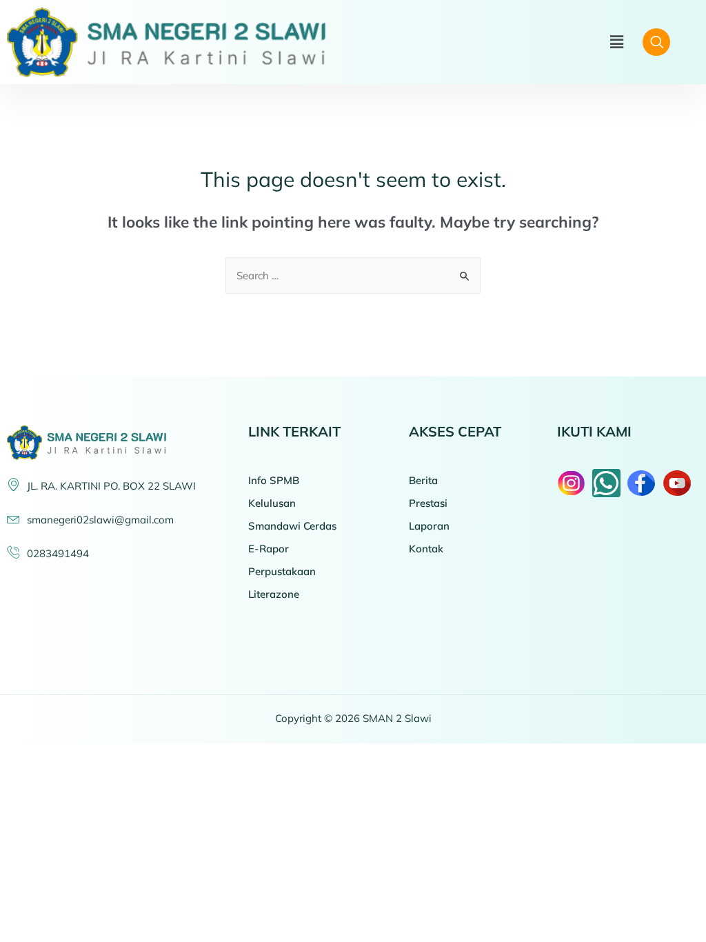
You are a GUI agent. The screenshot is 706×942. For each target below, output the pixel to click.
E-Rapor (268, 548)
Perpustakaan (282, 571)
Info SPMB (273, 480)
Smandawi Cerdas (292, 525)
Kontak (426, 548)
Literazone (273, 594)
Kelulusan (272, 503)
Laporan (429, 525)
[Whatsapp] (606, 483)
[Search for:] (353, 275)
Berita (423, 480)
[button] (616, 42)
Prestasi (428, 503)
